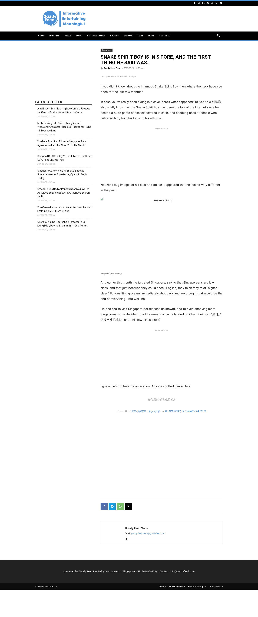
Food (79, 35)
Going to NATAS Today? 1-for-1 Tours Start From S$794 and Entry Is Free (64, 158)
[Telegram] (208, 3)
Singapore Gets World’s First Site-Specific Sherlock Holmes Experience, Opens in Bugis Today (62, 174)
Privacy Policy (216, 586)
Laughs (114, 35)
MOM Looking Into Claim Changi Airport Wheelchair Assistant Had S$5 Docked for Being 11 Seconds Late (64, 127)
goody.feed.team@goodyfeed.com (148, 533)
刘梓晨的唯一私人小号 (146, 411)
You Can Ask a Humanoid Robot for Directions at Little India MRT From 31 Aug (64, 209)
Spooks (128, 35)
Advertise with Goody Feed (172, 586)
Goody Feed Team (112, 68)
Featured (164, 35)
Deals (67, 35)
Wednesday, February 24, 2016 (186, 411)
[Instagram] (199, 3)
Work (151, 35)
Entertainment (96, 35)
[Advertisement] (159, 19)
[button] (218, 36)
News (41, 35)
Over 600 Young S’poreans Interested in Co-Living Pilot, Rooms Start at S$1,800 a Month (62, 224)
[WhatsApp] (120, 506)
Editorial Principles (197, 586)
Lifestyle (54, 35)
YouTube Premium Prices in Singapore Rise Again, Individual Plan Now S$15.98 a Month (61, 143)
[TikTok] (212, 3)
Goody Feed (106, 50)
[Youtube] (221, 3)
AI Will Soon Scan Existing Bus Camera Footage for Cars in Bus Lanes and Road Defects (63, 110)
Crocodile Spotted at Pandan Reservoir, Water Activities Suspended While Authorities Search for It (63, 193)
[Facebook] (194, 3)
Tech (140, 35)
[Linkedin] (203, 3)
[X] (216, 3)
